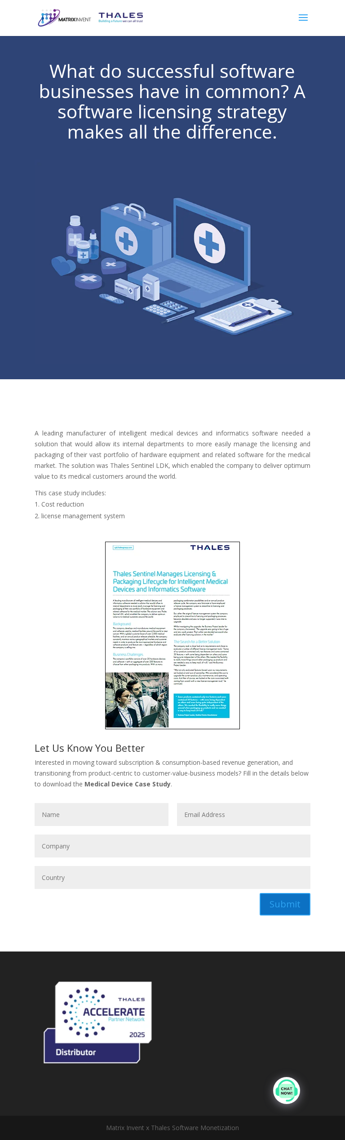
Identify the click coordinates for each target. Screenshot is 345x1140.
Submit (285, 904)
